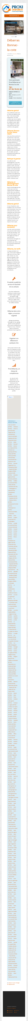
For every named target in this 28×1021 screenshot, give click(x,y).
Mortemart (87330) (12, 685)
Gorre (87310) (11, 569)
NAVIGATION (13, 16)
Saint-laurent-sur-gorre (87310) (12, 836)
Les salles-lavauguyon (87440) (12, 645)
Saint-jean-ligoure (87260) (12, 813)
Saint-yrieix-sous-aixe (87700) (12, 932)
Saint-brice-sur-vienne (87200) (12, 774)
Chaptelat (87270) (13, 498)
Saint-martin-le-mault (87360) (12, 859)
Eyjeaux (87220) (12, 552)
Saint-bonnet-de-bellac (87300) (12, 770)
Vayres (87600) (11, 961)
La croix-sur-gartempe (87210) (13, 596)
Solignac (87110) (12, 948)
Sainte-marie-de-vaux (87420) (12, 940)
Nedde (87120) (11, 689)
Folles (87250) (11, 560)
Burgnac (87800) (12, 471)
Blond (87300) (11, 457)
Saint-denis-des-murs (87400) (12, 780)
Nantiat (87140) (12, 687)
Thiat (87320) (12, 955)
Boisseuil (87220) (12, 459)
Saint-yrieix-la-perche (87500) (12, 928)
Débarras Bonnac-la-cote (13, 45)
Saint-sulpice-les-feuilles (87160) (12, 911)
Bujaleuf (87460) (13, 469)
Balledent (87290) (12, 438)
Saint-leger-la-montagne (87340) (12, 840)
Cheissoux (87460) (12, 511)
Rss (16, 1012)
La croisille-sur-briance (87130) (12, 592)
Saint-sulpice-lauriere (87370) (12, 907)
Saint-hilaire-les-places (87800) (12, 809)
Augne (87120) (11, 432)
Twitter (17, 1010)
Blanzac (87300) (12, 455)
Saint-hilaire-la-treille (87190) (12, 805)
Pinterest (10, 1012)
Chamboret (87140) (12, 486)
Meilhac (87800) (12, 672)
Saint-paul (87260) (12, 886)
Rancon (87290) (12, 726)
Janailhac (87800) (13, 575)
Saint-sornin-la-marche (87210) (12, 899)
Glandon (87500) (13, 565)
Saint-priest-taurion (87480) (12, 896)
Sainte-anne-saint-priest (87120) (12, 936)
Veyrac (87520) (11, 969)
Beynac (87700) (12, 453)
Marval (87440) (11, 668)
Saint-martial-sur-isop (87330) (12, 851)
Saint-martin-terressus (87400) (12, 867)
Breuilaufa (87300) (12, 467)
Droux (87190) (12, 548)
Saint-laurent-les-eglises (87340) (12, 832)
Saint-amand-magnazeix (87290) (12, 755)
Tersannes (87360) (12, 954)
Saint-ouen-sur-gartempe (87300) (12, 880)
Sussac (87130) (11, 952)
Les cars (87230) (12, 639)
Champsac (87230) (12, 496)
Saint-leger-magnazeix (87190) (12, 843)
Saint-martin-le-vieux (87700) (12, 863)
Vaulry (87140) (11, 959)
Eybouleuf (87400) (12, 550)
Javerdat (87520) (13, 577)
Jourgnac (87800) (12, 581)
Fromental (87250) (12, 562)
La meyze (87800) (12, 606)
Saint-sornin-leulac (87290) (12, 903)
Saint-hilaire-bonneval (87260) (12, 801)
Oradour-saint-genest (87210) (13, 701)
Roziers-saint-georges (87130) (12, 745)
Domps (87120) (12, 544)
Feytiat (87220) (12, 556)
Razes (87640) (11, 728)
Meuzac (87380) (12, 674)
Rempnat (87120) (12, 730)
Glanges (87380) (12, 567)
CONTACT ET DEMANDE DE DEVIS (15, 102)
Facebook (10, 1010)
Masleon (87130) (12, 670)
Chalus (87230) (11, 484)
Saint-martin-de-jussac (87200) (12, 855)
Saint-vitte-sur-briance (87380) (12, 925)
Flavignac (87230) (12, 558)
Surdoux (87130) (12, 950)
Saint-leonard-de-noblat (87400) (12, 847)
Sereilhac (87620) (12, 946)
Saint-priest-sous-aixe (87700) (12, 892)
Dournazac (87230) (12, 546)
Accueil (14, 53)
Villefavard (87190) (12, 977)
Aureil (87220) (11, 434)
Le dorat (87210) (12, 629)
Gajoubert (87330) (13, 563)
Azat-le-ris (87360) (12, 436)
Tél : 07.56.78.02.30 (15, 88)
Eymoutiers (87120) (12, 554)
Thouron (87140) (12, 957)
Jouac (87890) (11, 579)
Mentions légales (11, 1008)
